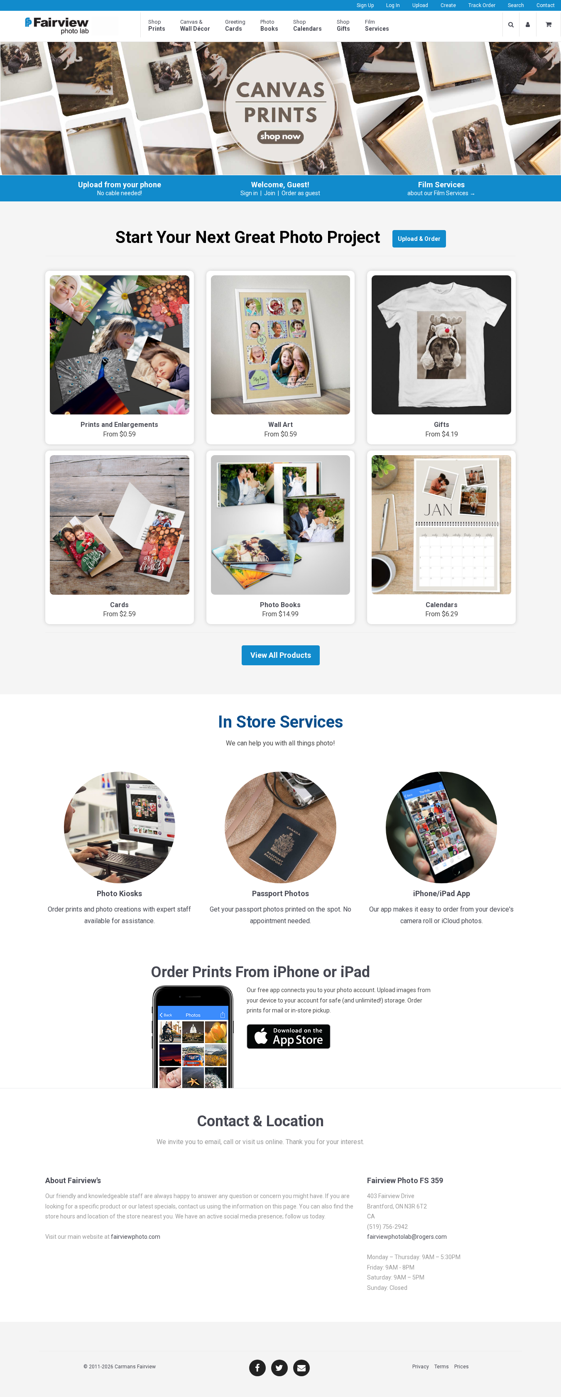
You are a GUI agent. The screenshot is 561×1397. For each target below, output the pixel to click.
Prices (461, 1367)
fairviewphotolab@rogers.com (407, 1236)
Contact (546, 5)
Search (516, 5)
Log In (393, 5)
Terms (441, 1367)
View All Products (280, 655)
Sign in (249, 193)
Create (448, 5)
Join (269, 193)
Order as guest (301, 193)
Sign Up (365, 5)
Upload (420, 5)
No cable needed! (119, 193)
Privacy (420, 1367)
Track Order (481, 5)
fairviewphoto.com (135, 1236)
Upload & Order (419, 238)
